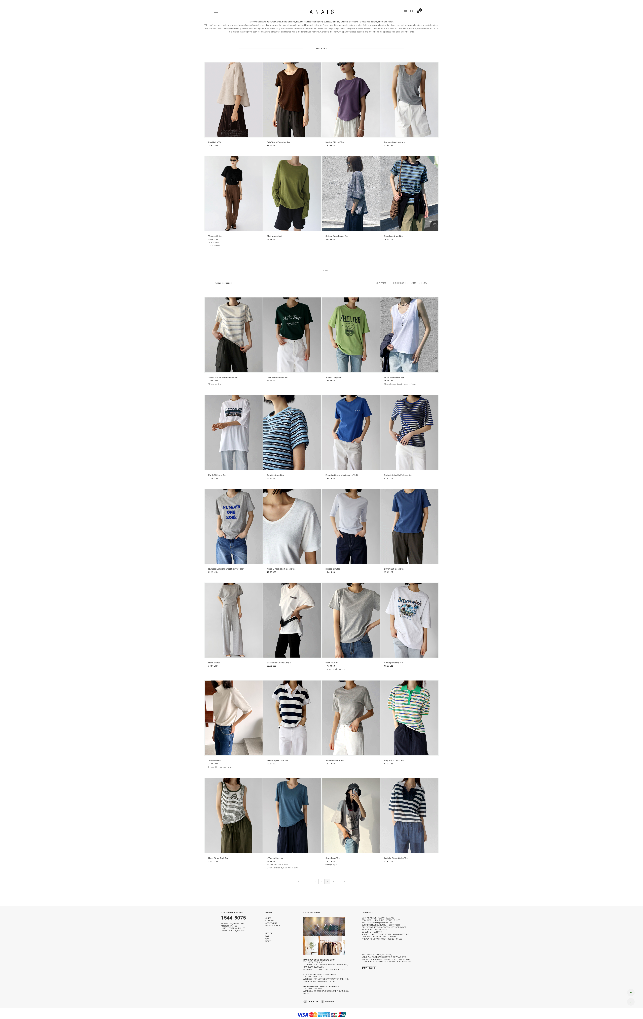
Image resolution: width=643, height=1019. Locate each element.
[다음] (344, 881)
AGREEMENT (271, 923)
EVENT (268, 941)
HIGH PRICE (398, 283)
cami (326, 270)
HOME (269, 912)
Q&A (267, 938)
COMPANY (269, 921)
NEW (425, 283)
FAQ (267, 936)
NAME (413, 283)
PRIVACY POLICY (272, 926)
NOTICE (268, 933)
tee (316, 270)
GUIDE (268, 918)
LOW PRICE (381, 283)
